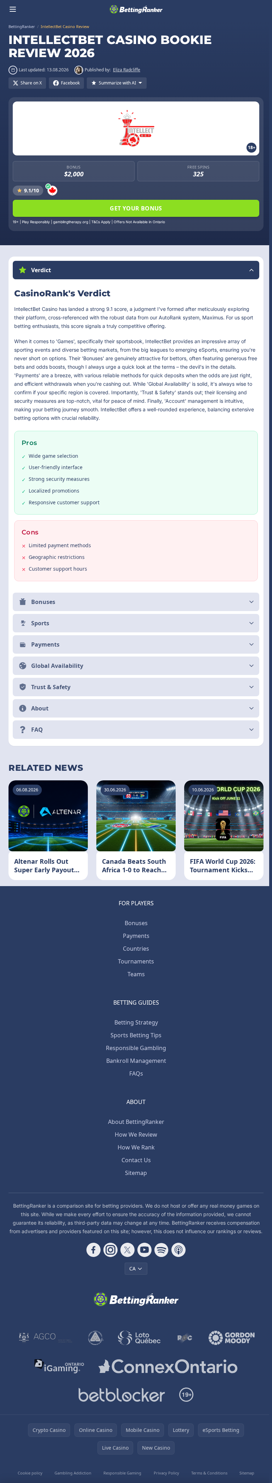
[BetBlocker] (120, 1403)
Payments (134, 935)
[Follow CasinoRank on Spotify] (160, 1258)
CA (131, 1276)
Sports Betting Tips (134, 1035)
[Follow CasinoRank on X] (126, 1258)
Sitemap (135, 1172)
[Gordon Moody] (230, 1346)
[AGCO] (44, 1346)
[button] (136, 270)
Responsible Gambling (134, 1047)
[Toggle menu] (13, 9)
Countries (134, 948)
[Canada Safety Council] (94, 1346)
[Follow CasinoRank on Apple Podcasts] (177, 1258)
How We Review (134, 1134)
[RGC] (183, 1346)
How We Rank (134, 1147)
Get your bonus (136, 208)
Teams (134, 974)
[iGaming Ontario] (58, 1374)
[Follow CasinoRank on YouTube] (143, 1258)
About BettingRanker (135, 1121)
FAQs (135, 1073)
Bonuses (134, 923)
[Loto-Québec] (138, 1346)
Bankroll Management (135, 1060)
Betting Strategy (135, 1022)
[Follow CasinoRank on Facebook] (92, 1258)
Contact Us (134, 1160)
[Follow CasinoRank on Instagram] (109, 1258)
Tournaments (135, 961)
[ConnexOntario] (166, 1374)
